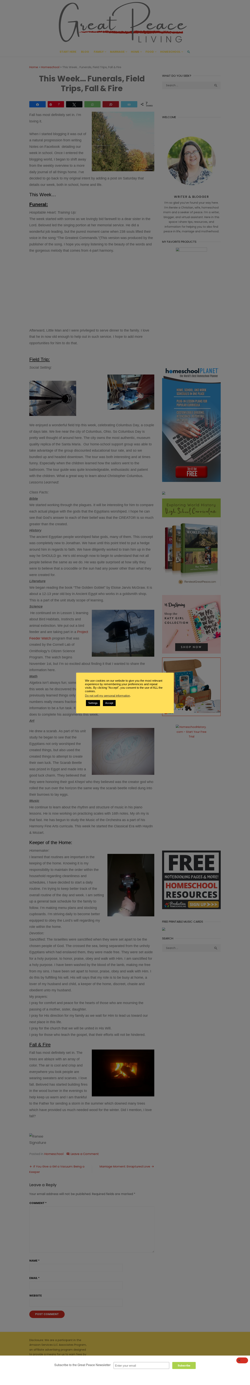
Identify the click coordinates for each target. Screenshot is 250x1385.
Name (34, 1261)
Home (135, 52)
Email (34, 1278)
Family (99, 52)
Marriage (117, 52)
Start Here (68, 52)
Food (150, 52)
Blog (85, 52)
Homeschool (170, 52)
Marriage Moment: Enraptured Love (125, 1166)
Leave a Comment (85, 1154)
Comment (37, 1203)
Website (35, 1296)
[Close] (242, 1360)
